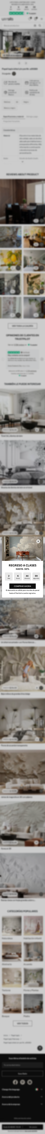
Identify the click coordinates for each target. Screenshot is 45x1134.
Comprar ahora (22, 586)
